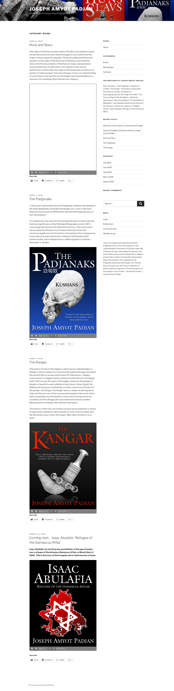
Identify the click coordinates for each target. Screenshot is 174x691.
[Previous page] (32, 172)
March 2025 (108, 177)
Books (105, 62)
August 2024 (108, 181)
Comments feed (109, 229)
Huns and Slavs (40, 45)
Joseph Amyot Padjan (61, 9)
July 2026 (107, 162)
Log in (105, 219)
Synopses (107, 72)
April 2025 (107, 172)
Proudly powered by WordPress (41, 685)
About (105, 47)
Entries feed (108, 224)
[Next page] (36, 172)
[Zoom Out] (51, 172)
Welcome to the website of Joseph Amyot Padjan (123, 125)
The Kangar (38, 362)
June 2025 (107, 167)
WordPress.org (109, 233)
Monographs (108, 67)
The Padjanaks (40, 199)
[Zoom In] (56, 172)
